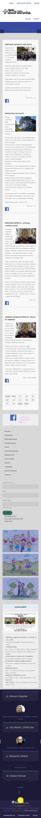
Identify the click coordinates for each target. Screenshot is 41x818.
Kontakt (37, 19)
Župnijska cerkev (24, 815)
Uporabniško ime (7, 482)
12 (7, 400)
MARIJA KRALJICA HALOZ (14, 113)
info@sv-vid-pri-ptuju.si (30, 810)
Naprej (20, 403)
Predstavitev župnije (24, 3)
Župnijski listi (9, 435)
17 (7, 403)
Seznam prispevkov (11, 470)
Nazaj (14, 396)
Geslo (4, 491)
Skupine (37, 3)
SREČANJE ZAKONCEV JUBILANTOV (18, 44)
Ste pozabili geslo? (10, 516)
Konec (26, 403)
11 (33, 396)
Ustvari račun (8, 521)
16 (33, 400)
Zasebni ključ (6, 500)
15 (26, 400)
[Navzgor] (20, 800)
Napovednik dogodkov (12, 451)
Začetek (7, 396)
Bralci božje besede (11, 439)
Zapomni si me (7, 507)
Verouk (7, 447)
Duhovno (7, 463)
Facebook (8, 474)
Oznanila (7, 431)
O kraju (28, 19)
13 (14, 400)
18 (14, 403)
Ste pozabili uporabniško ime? (13, 519)
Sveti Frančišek (9, 459)
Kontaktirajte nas (9, 815)
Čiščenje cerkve (10, 455)
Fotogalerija (8, 467)
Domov (11, 3)
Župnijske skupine (10, 443)
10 (26, 396)
